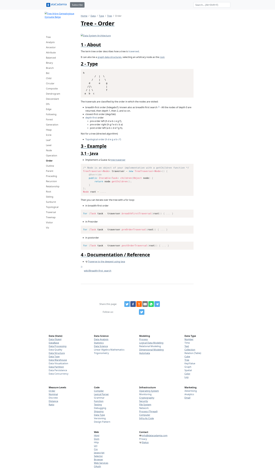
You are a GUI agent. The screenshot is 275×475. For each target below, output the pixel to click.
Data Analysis (101, 339)
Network (144, 408)
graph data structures (109, 57)
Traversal (51, 212)
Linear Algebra (102, 349)
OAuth (97, 466)
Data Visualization (58, 363)
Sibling (49, 196)
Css (96, 449)
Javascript (99, 452)
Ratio (51, 404)
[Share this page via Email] (145, 304)
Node (49, 150)
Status (145, 442)
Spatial (188, 370)
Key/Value (189, 363)
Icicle (48, 134)
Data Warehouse (58, 360)
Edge (48, 109)
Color (187, 373)
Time (187, 342)
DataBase (54, 342)
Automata (144, 353)
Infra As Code (146, 418)
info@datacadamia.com (154, 435)
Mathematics (117, 349)
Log (186, 377)
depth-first (91, 117)
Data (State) (55, 339)
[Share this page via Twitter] (127, 304)
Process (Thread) (148, 411)
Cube (187, 356)
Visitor (49, 222)
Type (101, 15)
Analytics (189, 394)
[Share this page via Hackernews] (139, 304)
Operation (51, 155)
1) (159, 106)
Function (98, 401)
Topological (52, 207)
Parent (49, 171)
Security (143, 401)
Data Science (101, 346)
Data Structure (57, 353)
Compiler (99, 390)
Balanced (51, 57)
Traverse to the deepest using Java (106, 261)
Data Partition (56, 366)
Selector (98, 456)
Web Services (101, 463)
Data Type (54, 356)
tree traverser (117, 159)
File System (145, 404)
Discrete (53, 397)
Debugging (100, 408)
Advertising (190, 390)
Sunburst (51, 201)
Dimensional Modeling (151, 349)
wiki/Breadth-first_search (97, 270)
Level (48, 145)
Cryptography (146, 397)
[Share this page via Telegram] (157, 304)
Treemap (51, 217)
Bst (47, 73)
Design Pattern (102, 421)
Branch (50, 68)
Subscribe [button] (77, 4)
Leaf (48, 140)
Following (51, 114)
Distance (53, 401)
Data (93, 15)
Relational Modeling (150, 346)
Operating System (149, 390)
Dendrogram (53, 93)
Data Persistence (58, 370)
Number (189, 339)
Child (48, 78)
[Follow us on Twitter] (141, 312)
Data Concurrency (58, 373)
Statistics (99, 342)
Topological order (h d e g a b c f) (103, 139)
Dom (96, 439)
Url (95, 445)
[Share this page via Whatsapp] (151, 304)
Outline (50, 165)
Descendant (52, 98)
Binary (49, 62)
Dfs (48, 104)
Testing (98, 404)
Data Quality (55, 349)
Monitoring (145, 394)
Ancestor (51, 47)
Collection (189, 349)
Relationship (52, 186)
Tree (48, 37)
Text (186, 346)
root (162, 57)
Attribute (51, 52)
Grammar (99, 397)
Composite (52, 88)
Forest (49, 119)
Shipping (99, 411)
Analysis (50, 42)
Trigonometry (101, 353)
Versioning (100, 418)
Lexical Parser (101, 394)
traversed (133, 51)
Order (49, 160)
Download (187, 71)
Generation (52, 124)
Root (48, 191)
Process (143, 339)
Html (96, 435)
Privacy (143, 439)
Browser (98, 459)
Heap (49, 129)
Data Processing (57, 346)
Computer (144, 414)
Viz (47, 227)
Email (187, 397)
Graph (187, 366)
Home (84, 15)
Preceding (51, 176)
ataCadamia (59, 4)
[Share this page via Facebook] (133, 304)
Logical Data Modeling (151, 342)
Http (96, 442)
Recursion (51, 181)
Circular (50, 83)
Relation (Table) (192, 353)
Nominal (53, 394)
